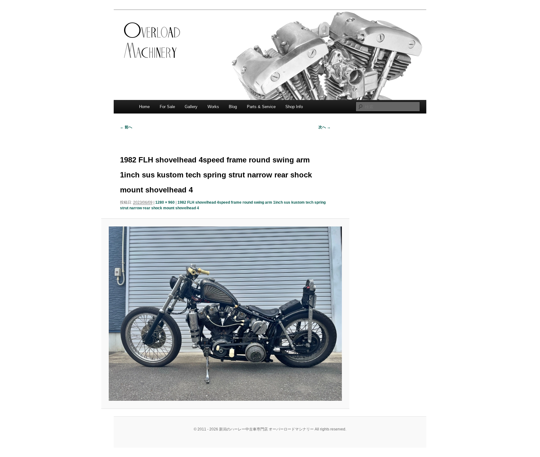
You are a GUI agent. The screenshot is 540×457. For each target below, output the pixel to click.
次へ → (324, 127)
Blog (233, 106)
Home (144, 106)
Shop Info (294, 106)
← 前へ (126, 127)
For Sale (167, 106)
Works (213, 106)
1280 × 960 (165, 202)
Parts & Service (261, 106)
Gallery (191, 106)
